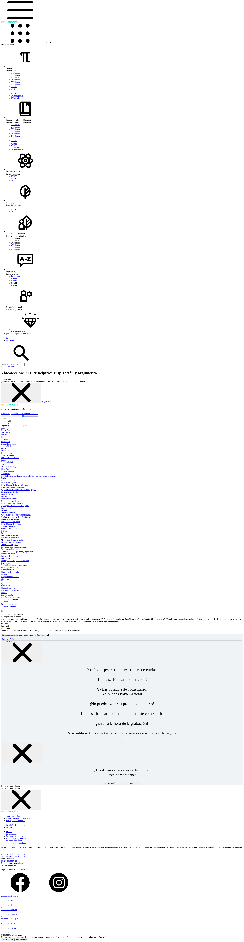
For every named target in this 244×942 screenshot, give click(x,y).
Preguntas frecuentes (14, 836)
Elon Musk (5, 441)
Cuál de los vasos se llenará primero (15, 517)
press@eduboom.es (9, 861)
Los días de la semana (10, 535)
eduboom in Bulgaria (9, 896)
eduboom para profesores (16, 838)
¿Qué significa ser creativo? (12, 503)
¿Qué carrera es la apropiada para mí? (16, 515)
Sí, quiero (129, 784)
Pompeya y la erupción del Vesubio (15, 561)
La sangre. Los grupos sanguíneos (14, 547)
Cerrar (122, 742)
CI (2, 581)
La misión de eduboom (15, 825)
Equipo (9, 831)
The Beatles (6, 432)
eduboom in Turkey (9, 914)
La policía (5, 510)
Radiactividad (6, 478)
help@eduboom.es (8, 865)
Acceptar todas (21, 940)
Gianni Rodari (6, 453)
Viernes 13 (5, 586)
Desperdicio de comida (10, 577)
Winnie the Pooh (7, 570)
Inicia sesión (7, 639)
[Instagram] (59, 891)
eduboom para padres (14, 841)
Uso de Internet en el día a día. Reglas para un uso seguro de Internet (28, 476)
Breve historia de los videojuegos (14, 485)
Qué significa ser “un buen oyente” (15, 506)
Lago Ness (5, 558)
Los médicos (6, 508)
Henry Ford (5, 430)
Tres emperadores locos (10, 549)
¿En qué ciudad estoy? (10, 590)
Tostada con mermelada (10, 526)
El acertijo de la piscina (10, 572)
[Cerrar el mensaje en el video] (21, 393)
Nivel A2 (15, 281)
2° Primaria (15, 75)
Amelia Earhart (7, 446)
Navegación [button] (6, 379)
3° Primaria (15, 77)
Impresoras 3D (7, 494)
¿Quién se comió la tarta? (11, 597)
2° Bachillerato (17, 98)
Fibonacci (5, 451)
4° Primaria (15, 80)
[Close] (22, 653)
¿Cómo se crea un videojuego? (13, 487)
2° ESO (14, 89)
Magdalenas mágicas (9, 544)
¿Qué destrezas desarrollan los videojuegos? (18, 490)
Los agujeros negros (9, 604)
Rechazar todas (8, 940)
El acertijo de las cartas (10, 567)
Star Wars (5, 579)
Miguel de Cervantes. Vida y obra (14, 425)
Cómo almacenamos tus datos (13, 856)
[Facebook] (20, 891)
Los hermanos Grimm (10, 458)
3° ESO (14, 91)
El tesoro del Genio (9, 528)
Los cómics (5, 563)
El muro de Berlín (8, 554)
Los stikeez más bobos (10, 538)
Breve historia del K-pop (11, 524)
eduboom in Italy (8, 905)
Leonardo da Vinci (8, 444)
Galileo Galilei (7, 462)
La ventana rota (7, 533)
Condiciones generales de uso (13, 854)
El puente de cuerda (9, 588)
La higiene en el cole (9, 492)
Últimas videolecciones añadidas (19, 818)
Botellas (4, 574)
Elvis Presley (6, 469)
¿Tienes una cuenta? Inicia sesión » (24, 414)
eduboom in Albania (9, 923)
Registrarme (46, 401)
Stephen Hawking (8, 467)
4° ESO (14, 93)
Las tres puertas (7, 595)
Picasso (4, 448)
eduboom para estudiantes (16, 843)
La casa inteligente (8, 483)
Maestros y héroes (8, 512)
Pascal (3, 437)
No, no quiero (109, 784)
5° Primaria (15, 82)
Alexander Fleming (9, 439)
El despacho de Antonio (10, 519)
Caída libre (5, 474)
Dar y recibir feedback (10, 501)
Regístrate (5, 414)
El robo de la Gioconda (10, 522)
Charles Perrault (7, 471)
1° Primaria (15, 73)
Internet (4, 496)
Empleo (9, 827)
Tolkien (4, 464)
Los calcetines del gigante (11, 542)
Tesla (3, 428)
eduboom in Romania (9, 900)
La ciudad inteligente (9, 480)
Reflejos (4, 531)
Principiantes (16, 276)
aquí (109, 937)
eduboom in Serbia (8, 928)
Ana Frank (5, 423)
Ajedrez (4, 583)
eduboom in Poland (9, 910)
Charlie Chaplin (7, 455)
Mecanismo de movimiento (12, 540)
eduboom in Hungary (9, 919)
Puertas (4, 593)
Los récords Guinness (9, 556)
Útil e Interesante (8, 367)
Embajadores (11, 834)
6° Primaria (15, 84)
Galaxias (4, 602)
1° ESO (14, 87)
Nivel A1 (15, 278)
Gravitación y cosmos (9, 599)
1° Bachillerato (17, 96)
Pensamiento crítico (9, 499)
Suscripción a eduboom (15, 821)
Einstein (4, 435)
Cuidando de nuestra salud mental (14, 565)
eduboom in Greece (9, 932)
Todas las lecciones (8, 606)
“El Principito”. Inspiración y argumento (17, 551)
